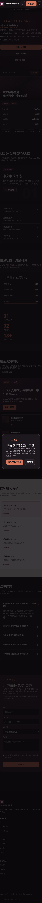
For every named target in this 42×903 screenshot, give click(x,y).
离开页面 (30, 462)
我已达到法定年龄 (14, 462)
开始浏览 (31, 4)
